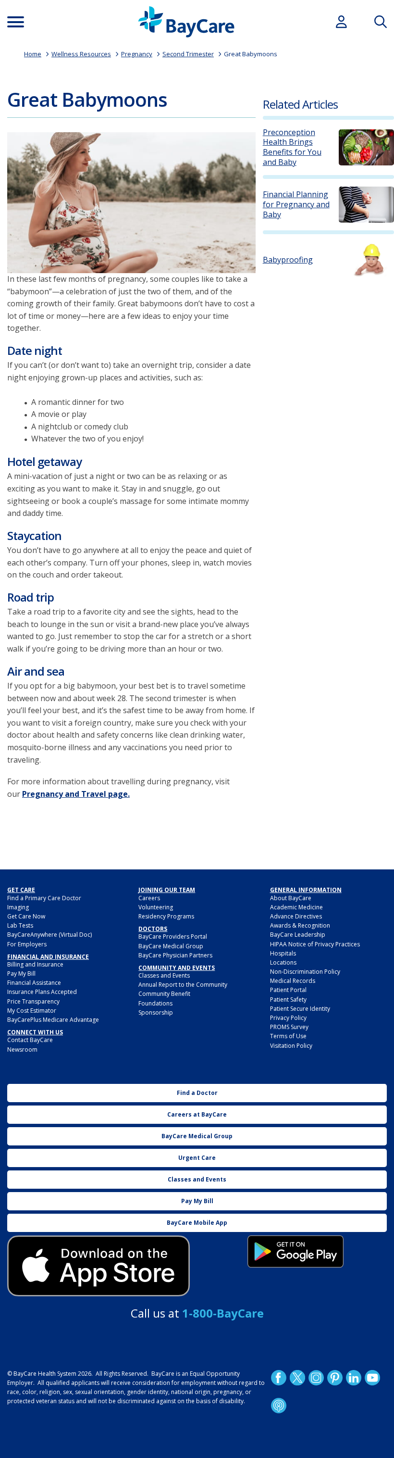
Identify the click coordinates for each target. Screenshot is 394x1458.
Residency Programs (166, 916)
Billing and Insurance (35, 964)
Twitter (297, 1377)
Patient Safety (288, 999)
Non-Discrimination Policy (305, 972)
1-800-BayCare (223, 1313)
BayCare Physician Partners (175, 955)
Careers (149, 898)
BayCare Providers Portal (172, 936)
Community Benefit (164, 994)
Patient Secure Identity (300, 1009)
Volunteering (155, 907)
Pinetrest (334, 1377)
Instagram (315, 1377)
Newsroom (22, 1049)
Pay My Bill (21, 973)
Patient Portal (288, 990)
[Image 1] (131, 202)
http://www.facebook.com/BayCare (278, 1377)
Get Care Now (26, 916)
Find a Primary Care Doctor (44, 898)
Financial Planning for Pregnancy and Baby (296, 204)
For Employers (27, 944)
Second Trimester (188, 54)
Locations (283, 962)
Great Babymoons (250, 54)
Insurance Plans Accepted (42, 992)
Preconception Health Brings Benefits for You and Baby (292, 147)
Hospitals (283, 953)
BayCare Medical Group (170, 946)
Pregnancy (136, 54)
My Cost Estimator (31, 1010)
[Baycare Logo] (186, 22)
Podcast (278, 1405)
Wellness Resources (81, 54)
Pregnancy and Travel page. (76, 794)
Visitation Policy (291, 1046)
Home (32, 54)
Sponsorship (155, 1012)
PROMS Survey (289, 1027)
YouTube (372, 1377)
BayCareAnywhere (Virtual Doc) (49, 934)
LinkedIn (353, 1377)
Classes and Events (164, 975)
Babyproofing (288, 260)
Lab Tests (20, 925)
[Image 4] (295, 1251)
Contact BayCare (30, 1040)
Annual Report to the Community (182, 984)
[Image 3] (98, 1266)
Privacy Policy (288, 1018)
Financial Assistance (34, 983)
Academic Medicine (296, 907)
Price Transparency (33, 1001)
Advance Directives (296, 916)
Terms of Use (288, 1036)
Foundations (155, 1003)
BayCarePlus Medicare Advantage (53, 1020)
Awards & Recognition (300, 925)
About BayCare (290, 898)
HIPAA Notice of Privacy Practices (315, 944)
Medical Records (292, 981)
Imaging (18, 907)
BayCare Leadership (297, 934)
